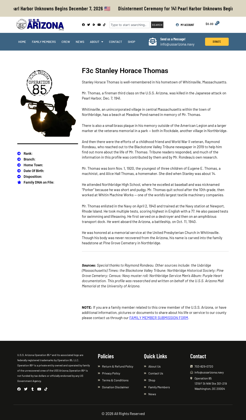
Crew (66, 41)
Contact (115, 41)
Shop (131, 41)
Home (22, 41)
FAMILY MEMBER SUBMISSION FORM (158, 317)
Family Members (44, 41)
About (94, 41)
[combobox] (130, 25)
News (80, 41)
